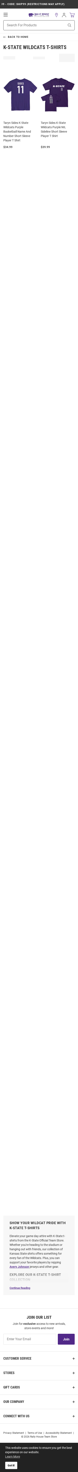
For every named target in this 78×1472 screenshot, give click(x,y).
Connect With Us (16, 1416)
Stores (9, 1373)
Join (66, 1339)
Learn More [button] (12, 1456)
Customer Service (17, 1358)
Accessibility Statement (59, 1432)
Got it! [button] (11, 1465)
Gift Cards (11, 1387)
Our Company (13, 1402)
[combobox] (29, 25)
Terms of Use (34, 1432)
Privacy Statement (13, 1432)
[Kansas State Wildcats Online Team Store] (39, 15)
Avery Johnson (19, 1266)
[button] (56, 15)
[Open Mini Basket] (72, 15)
